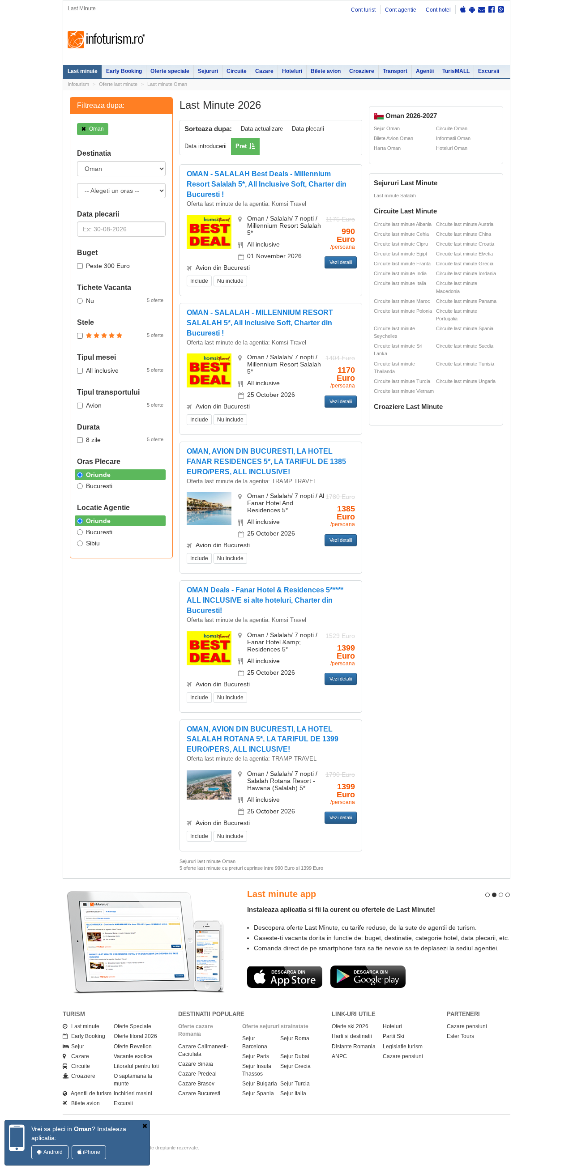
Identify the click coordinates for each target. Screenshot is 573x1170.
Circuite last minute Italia (400, 283)
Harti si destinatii (352, 1036)
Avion (124, 405)
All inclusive (124, 370)
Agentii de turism (89, 1093)
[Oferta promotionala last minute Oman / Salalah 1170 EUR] (209, 370)
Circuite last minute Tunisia (465, 363)
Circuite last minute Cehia (401, 234)
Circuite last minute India (400, 273)
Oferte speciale (169, 71)
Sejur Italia (293, 1093)
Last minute (83, 71)
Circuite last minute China (463, 234)
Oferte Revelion (133, 1046)
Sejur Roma (294, 1038)
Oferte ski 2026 (350, 1026)
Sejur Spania (258, 1093)
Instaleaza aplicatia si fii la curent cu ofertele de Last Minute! (341, 909)
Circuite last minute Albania (403, 224)
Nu (124, 300)
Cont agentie (400, 10)
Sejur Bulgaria (259, 1084)
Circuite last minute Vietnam (404, 391)
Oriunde (98, 474)
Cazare (264, 71)
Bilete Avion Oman (393, 138)
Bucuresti (99, 485)
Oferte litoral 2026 (135, 1036)
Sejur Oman (387, 128)
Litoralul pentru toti (136, 1066)
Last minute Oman (167, 84)
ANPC (339, 1056)
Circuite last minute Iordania (466, 273)
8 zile (124, 439)
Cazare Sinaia (195, 1064)
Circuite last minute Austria (464, 224)
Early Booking (124, 71)
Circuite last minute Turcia (402, 381)
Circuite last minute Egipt (400, 253)
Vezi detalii (340, 262)
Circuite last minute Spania (464, 328)
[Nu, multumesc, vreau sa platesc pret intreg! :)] (144, 1125)
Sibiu (93, 543)
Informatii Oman (453, 138)
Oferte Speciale (132, 1026)
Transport (395, 71)
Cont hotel (438, 10)
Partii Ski (393, 1036)
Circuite (237, 71)
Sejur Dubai (294, 1056)
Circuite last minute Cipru (401, 244)
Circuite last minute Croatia (465, 244)
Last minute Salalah (395, 195)
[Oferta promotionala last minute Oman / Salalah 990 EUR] (209, 231)
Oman (96, 129)
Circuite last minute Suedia (464, 346)
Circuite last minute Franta (402, 263)
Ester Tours (460, 1036)
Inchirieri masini (133, 1093)
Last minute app (281, 894)
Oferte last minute (118, 84)
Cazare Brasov (196, 1084)
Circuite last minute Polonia (403, 311)
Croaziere (361, 71)
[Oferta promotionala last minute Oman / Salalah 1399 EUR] (209, 647)
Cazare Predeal (197, 1074)
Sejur (75, 1046)
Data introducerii (205, 146)
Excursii (488, 71)
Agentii (425, 71)
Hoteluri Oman (451, 148)
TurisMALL (456, 71)
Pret (241, 146)
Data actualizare (262, 128)
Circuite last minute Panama (466, 301)
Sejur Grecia (295, 1066)
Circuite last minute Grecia (464, 263)
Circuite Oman (451, 128)
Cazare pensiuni (403, 1056)
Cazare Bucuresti (199, 1093)
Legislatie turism (403, 1046)
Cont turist (363, 10)
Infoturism (106, 40)
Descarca (284, 977)
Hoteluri (292, 71)
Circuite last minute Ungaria (466, 381)
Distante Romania (354, 1046)
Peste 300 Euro (108, 265)
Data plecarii (308, 128)
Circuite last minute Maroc (402, 301)
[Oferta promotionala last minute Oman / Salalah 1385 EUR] (209, 508)
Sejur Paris (255, 1056)
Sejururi (208, 71)
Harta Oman (387, 148)
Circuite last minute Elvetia (464, 253)
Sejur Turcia (295, 1084)
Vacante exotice (133, 1056)
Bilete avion (326, 71)
